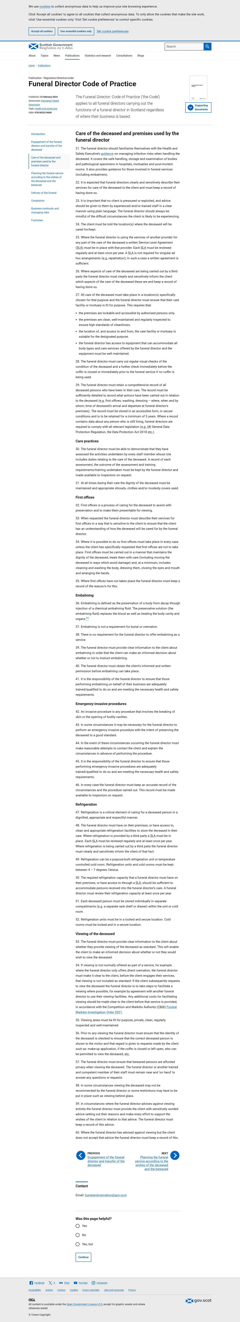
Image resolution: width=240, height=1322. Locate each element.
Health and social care (46, 108)
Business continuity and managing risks (45, 210)
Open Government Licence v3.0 (84, 1304)
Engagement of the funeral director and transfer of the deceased (46, 145)
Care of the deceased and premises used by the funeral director (45, 161)
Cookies (74, 1290)
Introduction (38, 134)
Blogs (140, 55)
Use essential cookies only (76, 31)
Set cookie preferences (113, 31)
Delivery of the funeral (43, 192)
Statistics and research (98, 55)
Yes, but (87, 1244)
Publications (72, 55)
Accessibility (35, 1290)
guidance (107, 154)
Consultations (124, 55)
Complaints (37, 200)
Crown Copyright (90, 1290)
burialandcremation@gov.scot (106, 1195)
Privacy (132, 1290)
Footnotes (37, 220)
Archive (49, 1290)
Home (32, 65)
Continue (83, 1257)
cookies (45, 6)
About (32, 55)
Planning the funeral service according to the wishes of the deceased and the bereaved (47, 179)
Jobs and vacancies (114, 1290)
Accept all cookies (42, 31)
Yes (84, 1226)
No (84, 1235)
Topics (44, 55)
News (57, 55)
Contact (61, 1290)
